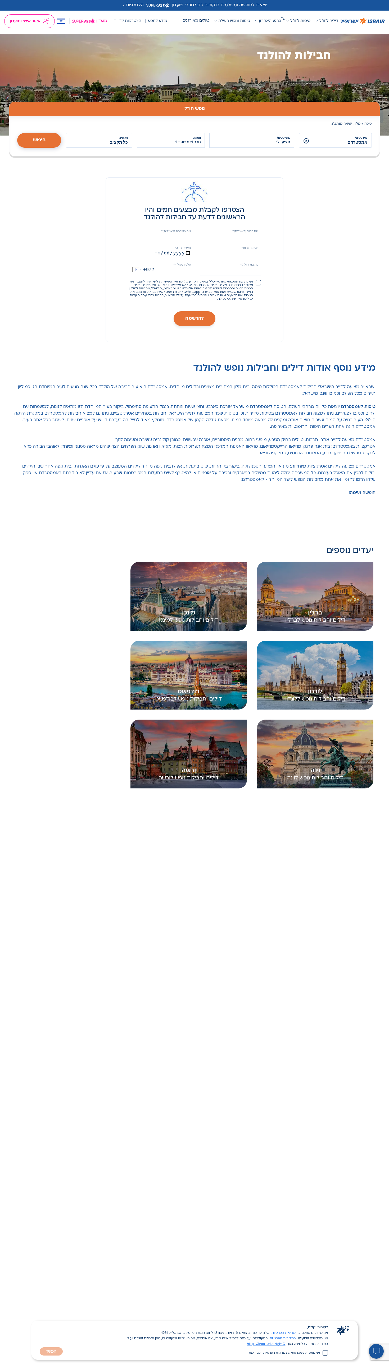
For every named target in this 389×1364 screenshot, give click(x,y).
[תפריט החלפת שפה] (61, 21)
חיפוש (39, 140)
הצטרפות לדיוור (127, 21)
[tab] (194, 109)
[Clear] (306, 140)
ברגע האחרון (270, 21)
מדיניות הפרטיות (284, 1333)
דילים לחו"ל (328, 21)
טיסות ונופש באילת (234, 21)
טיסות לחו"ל (300, 21)
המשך (51, 1351)
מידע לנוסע (157, 21)
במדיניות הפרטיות (283, 1338)
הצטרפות (135, 5)
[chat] (376, 1351)
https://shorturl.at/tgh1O (266, 1344)
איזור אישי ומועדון (25, 21)
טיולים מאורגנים (196, 21)
